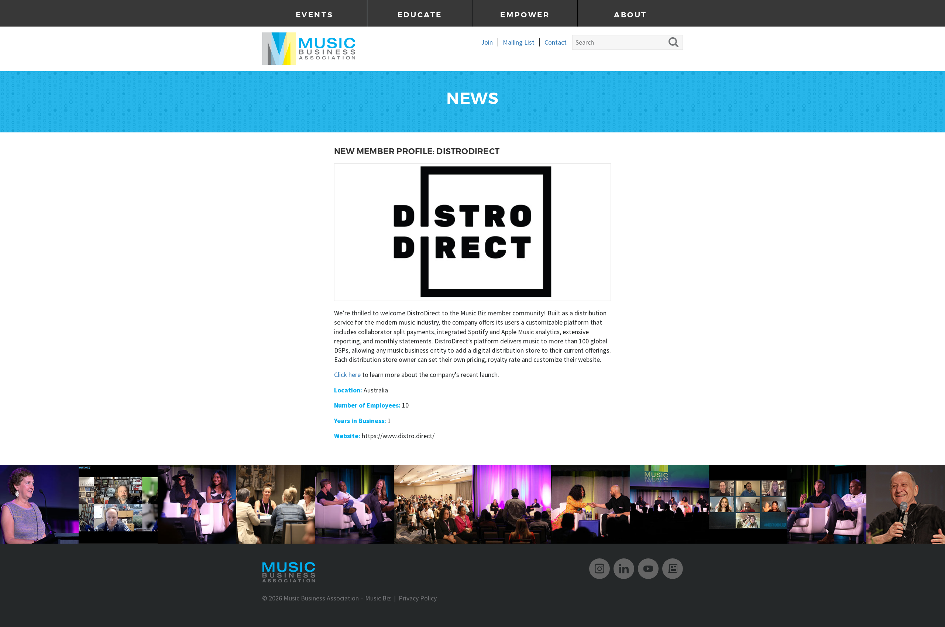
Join (487, 42)
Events (315, 15)
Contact (555, 42)
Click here (347, 374)
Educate (420, 15)
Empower (525, 15)
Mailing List (519, 42)
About (630, 15)
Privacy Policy (418, 598)
